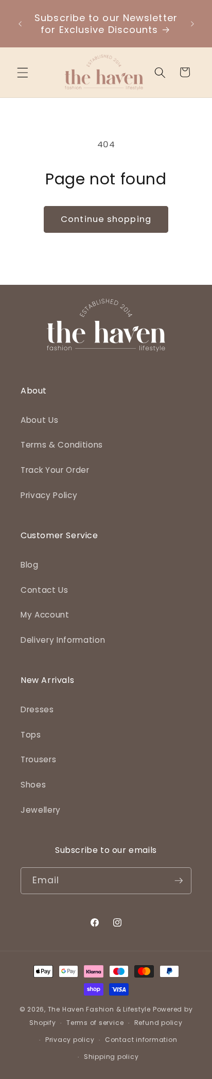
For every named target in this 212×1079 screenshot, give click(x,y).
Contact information (141, 1039)
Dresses (37, 709)
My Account (45, 614)
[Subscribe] (178, 880)
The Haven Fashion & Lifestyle (99, 1009)
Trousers (38, 759)
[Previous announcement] (20, 23)
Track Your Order (55, 470)
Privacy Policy (49, 495)
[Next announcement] (192, 23)
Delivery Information (63, 640)
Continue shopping (106, 219)
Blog (30, 564)
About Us (39, 420)
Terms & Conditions (62, 444)
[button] (22, 72)
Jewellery (41, 809)
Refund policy (158, 1022)
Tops (31, 734)
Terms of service (94, 1022)
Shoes (33, 784)
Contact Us (44, 590)
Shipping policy (111, 1056)
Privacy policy (70, 1039)
